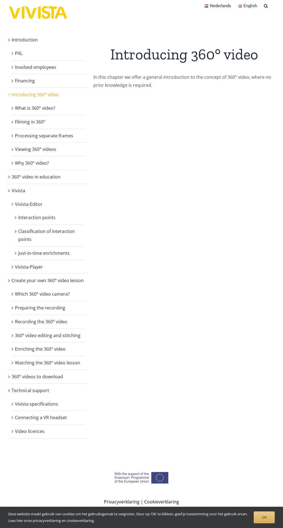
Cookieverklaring (161, 502)
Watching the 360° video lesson (47, 363)
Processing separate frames (44, 136)
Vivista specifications (36, 404)
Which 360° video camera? (42, 294)
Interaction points (37, 217)
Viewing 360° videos (35, 149)
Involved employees (35, 67)
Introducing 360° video (35, 94)
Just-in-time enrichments (44, 253)
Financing (25, 81)
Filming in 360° (30, 122)
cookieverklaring (80, 520)
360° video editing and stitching (47, 335)
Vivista (18, 191)
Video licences (29, 431)
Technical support (30, 390)
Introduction (25, 40)
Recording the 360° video (41, 322)
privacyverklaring (47, 520)
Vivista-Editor (29, 204)
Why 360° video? (32, 163)
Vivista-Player (29, 267)
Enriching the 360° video (40, 349)
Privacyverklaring (122, 502)
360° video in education (36, 177)
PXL (18, 53)
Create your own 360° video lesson (48, 280)
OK (264, 517)
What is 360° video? (35, 108)
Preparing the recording (40, 308)
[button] (266, 5)
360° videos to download (37, 377)
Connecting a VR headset (41, 417)
